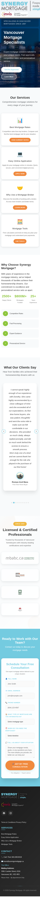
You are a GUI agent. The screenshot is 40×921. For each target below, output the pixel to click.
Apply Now (20, 174)
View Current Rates (20, 140)
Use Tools (20, 241)
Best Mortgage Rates (9, 802)
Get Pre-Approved (12, 69)
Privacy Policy (21, 791)
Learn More (9, 77)
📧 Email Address (12, 659)
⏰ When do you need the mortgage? (16, 698)
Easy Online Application (10, 806)
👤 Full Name (11, 647)
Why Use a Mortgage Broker (11, 809)
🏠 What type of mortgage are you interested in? (18, 684)
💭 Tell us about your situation (19, 711)
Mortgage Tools (6, 812)
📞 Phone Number (12, 671)
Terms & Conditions (8, 791)
